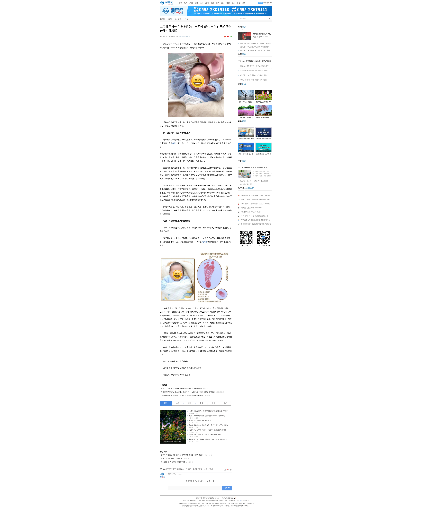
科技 (238, 3)
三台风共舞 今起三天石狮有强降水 (174, 462)
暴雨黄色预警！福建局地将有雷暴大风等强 (256, 224)
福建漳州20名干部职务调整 (263, 139)
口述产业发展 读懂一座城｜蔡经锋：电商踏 (255, 43)
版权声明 (199, 498)
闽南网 (162, 19)
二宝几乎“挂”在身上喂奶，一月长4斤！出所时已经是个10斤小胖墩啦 (189, 469)
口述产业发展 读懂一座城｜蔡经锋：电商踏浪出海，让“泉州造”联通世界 (246, 139)
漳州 (201, 3)
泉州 (191, 3)
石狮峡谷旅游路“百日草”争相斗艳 (263, 102)
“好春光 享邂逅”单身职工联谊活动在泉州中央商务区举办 (182, 395)
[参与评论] (225, 36)
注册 (264, 3)
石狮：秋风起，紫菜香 (245, 102)
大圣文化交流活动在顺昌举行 (251, 208)
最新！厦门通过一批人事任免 (245, 154)
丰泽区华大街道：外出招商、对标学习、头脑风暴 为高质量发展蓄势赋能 (188, 392)
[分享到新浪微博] (228, 36)
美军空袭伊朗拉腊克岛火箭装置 (200, 420)
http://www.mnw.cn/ (184, 36)
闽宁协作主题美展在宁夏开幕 (251, 212)
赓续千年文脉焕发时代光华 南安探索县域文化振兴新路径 (182, 455)
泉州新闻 (178, 19)
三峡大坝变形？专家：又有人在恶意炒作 (254, 66)
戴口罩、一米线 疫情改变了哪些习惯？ (253, 75)
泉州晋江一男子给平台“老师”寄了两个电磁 (255, 50)
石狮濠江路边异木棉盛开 (263, 118)
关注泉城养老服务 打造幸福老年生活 (252, 168)
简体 (268, 3)
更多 (244, 3)
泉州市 (175, 143)
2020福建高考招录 (246, 184)
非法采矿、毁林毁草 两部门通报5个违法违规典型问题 (207, 430)
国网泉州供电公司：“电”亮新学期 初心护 (254, 47)
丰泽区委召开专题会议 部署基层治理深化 (255, 220)
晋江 (196, 3)
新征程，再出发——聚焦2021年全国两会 (254, 181)
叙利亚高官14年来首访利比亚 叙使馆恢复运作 (205, 435)
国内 (217, 3)
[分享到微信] (231, 36)
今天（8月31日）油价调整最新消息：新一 (255, 216)
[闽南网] (167, 3)
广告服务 (218, 498)
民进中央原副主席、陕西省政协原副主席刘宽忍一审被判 (208, 411)
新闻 (186, 3)
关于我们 (205, 498)
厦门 (207, 3)
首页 (180, 3)
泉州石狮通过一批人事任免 (263, 154)
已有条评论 (228, 470)
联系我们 (211, 498)
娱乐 (233, 3)
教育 (228, 3)
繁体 (271, 3)
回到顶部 (230, 498)
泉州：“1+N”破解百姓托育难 (171, 458)
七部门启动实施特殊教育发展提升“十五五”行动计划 (207, 416)
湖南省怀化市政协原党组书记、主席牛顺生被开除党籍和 (208, 425)
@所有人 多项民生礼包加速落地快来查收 (254, 61)
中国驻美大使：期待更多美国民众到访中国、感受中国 (208, 439)
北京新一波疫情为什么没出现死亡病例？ (254, 70)
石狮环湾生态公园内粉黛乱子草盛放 (245, 118)
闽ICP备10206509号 (220, 503)
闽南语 (204, 242)
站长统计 (236, 500)
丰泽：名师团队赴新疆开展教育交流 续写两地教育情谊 (181, 388)
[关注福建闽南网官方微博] (235, 498)
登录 (208, 481)
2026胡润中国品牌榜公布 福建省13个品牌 (255, 195)
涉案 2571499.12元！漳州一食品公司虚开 (255, 200)
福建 (212, 3)
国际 (223, 3)
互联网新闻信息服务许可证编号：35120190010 (240, 503)
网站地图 (224, 498)
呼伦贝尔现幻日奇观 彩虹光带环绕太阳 (253, 80)
